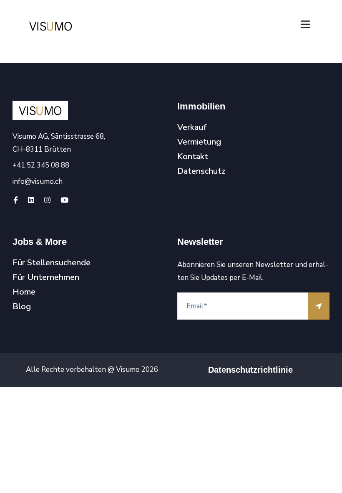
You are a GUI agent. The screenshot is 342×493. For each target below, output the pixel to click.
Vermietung (199, 142)
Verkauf (192, 127)
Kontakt (192, 156)
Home (24, 292)
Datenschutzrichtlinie (250, 370)
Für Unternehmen (46, 277)
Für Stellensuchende (52, 263)
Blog (22, 306)
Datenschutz (201, 171)
